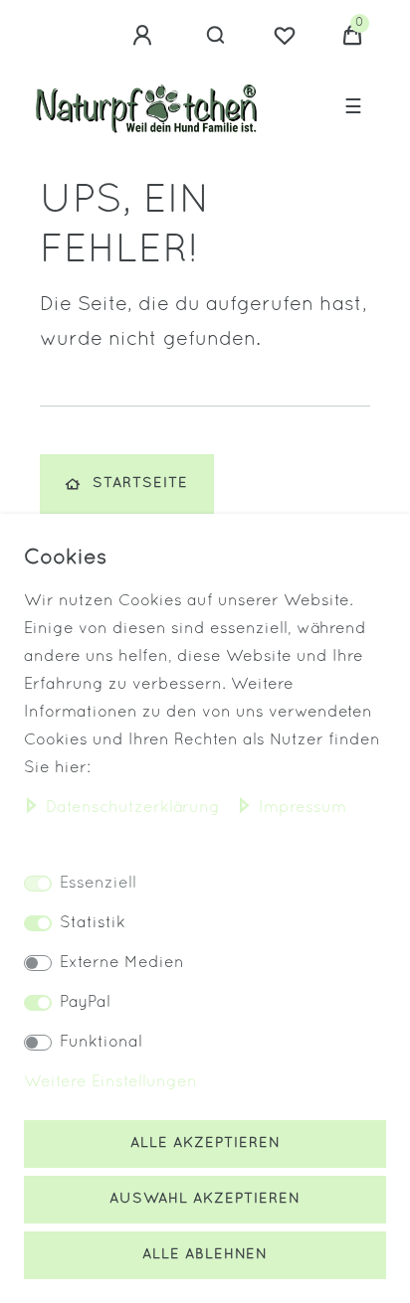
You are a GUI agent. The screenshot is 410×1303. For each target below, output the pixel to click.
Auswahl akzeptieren (205, 1199)
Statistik (92, 923)
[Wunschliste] (284, 36)
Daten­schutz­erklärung (135, 808)
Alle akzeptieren (205, 1143)
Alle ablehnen (205, 1254)
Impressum (302, 808)
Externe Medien (122, 963)
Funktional (101, 1043)
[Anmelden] (145, 36)
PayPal (85, 1003)
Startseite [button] (140, 483)
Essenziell (98, 884)
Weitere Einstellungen (110, 1082)
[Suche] (216, 36)
